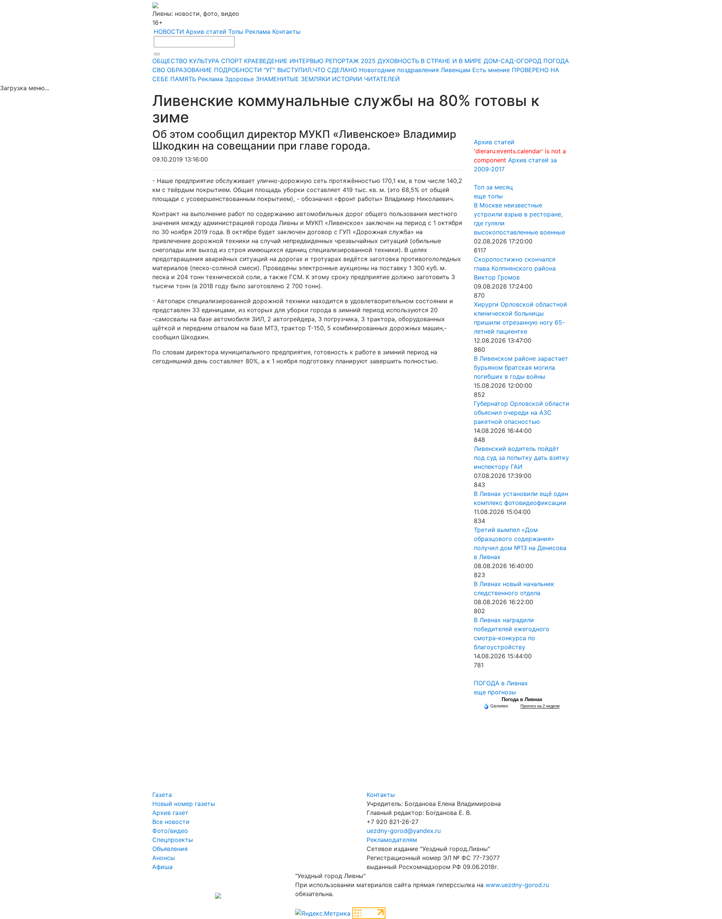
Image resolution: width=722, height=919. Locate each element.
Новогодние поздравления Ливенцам (414, 70)
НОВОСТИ (169, 31)
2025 (368, 61)
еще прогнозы (495, 692)
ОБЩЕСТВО (169, 61)
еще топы (488, 196)
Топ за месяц (493, 187)
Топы (235, 31)
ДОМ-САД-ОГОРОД (513, 61)
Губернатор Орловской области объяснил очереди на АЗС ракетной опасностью (521, 412)
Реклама (257, 31)
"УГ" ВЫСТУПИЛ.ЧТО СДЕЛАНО (310, 70)
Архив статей (206, 31)
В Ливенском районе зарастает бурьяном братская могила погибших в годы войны (521, 367)
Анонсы (163, 858)
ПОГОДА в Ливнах (501, 683)
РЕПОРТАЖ (342, 61)
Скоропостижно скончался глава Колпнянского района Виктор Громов (515, 268)
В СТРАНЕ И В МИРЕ (451, 61)
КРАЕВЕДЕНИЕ (266, 61)
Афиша (162, 867)
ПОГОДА (556, 61)
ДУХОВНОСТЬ (398, 61)
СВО (158, 70)
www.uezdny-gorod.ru (517, 885)
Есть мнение (491, 70)
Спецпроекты (172, 839)
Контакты (286, 31)
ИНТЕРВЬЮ (306, 61)
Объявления (170, 848)
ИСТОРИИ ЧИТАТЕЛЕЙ (366, 79)
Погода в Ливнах (522, 699)
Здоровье (239, 79)
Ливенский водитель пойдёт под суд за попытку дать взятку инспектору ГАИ (521, 457)
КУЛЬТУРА (204, 61)
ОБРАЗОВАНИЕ (189, 70)
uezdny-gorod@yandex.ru (404, 830)
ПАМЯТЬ (183, 79)
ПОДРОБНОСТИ (238, 70)
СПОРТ (231, 61)
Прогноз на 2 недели (540, 706)
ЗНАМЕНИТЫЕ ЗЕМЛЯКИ (293, 79)
